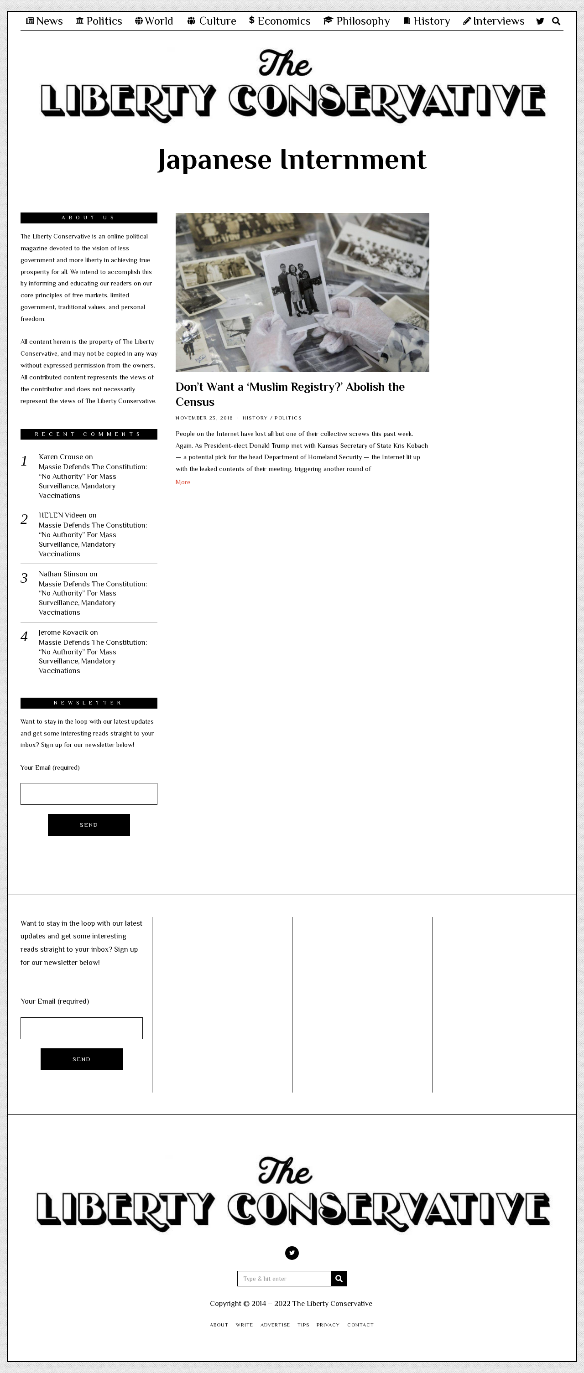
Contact (360, 1324)
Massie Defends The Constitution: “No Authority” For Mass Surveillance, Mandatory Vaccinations (93, 481)
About (219, 1324)
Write (244, 1324)
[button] (339, 1278)
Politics (288, 417)
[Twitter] (540, 21)
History (255, 417)
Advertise (275, 1324)
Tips (303, 1324)
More (183, 482)
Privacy (328, 1324)
